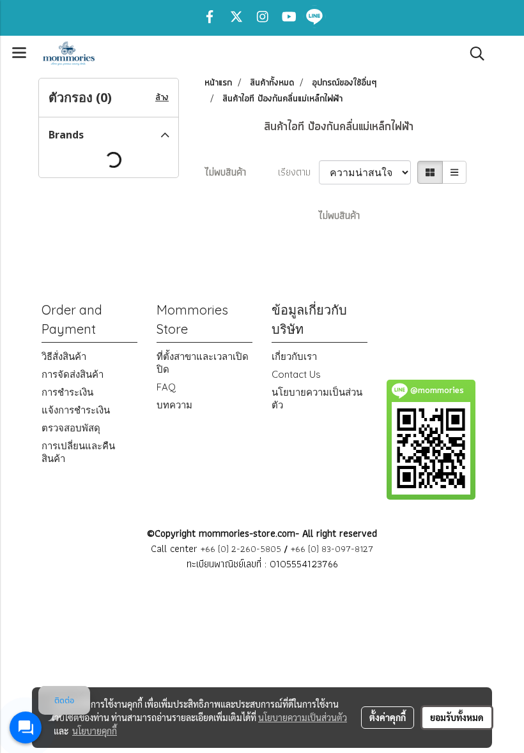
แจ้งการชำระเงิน (76, 410)
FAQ (166, 387)
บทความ (174, 405)
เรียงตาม (298, 172)
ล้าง (162, 98)
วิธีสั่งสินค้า (64, 356)
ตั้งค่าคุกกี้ (387, 717)
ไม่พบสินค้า (225, 172)
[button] (473, 54)
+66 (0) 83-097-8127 (332, 549)
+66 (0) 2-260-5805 (241, 549)
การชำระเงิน (67, 392)
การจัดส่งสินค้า (73, 374)
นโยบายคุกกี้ (94, 730)
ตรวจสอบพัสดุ (71, 428)
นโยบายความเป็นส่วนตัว (302, 717)
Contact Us (296, 374)
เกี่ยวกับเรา (294, 356)
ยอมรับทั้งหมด (457, 717)
